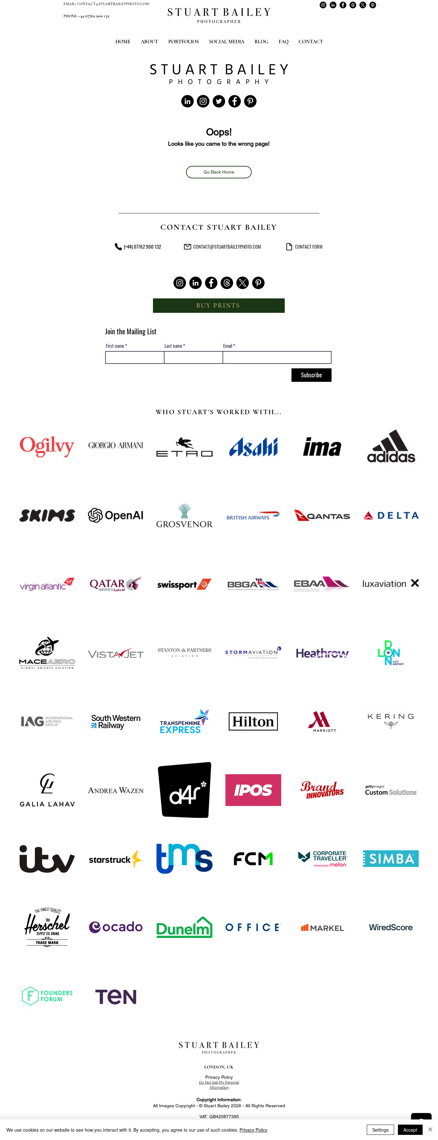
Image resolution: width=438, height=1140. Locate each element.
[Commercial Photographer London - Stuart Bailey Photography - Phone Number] (118, 247)
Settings (380, 1130)
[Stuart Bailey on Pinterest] (372, 5)
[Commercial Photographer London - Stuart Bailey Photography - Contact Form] (289, 247)
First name (115, 345)
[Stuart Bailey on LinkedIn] (333, 5)
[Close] (430, 1130)
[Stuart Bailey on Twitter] (219, 101)
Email (227, 345)
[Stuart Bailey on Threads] (353, 5)
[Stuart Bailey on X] (362, 5)
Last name (173, 345)
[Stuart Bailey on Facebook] (343, 5)
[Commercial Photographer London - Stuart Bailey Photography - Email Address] (187, 247)
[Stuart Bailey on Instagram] (323, 5)
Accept (410, 1130)
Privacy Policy (219, 1077)
